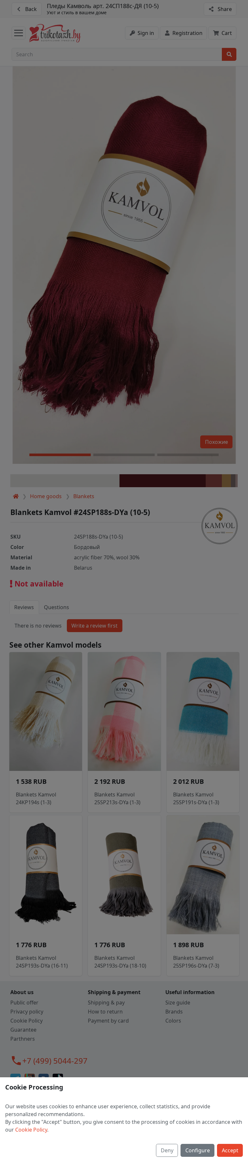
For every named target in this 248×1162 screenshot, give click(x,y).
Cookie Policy (31, 1129)
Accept (230, 1150)
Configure (197, 1150)
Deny (167, 1150)
